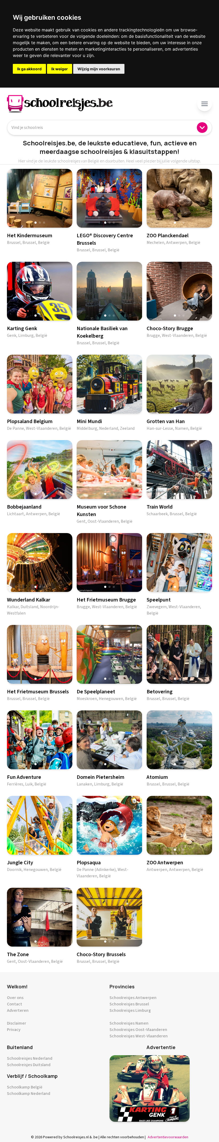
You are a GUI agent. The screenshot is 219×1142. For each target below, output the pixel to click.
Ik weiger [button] (59, 69)
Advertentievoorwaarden (168, 1137)
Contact (14, 1004)
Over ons (15, 998)
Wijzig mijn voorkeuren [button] (98, 69)
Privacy (14, 1030)
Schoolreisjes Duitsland (28, 1065)
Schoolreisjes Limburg (130, 1010)
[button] (35, 223)
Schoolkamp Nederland (28, 1093)
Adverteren (18, 1010)
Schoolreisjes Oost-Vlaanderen (138, 1030)
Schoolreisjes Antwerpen (133, 998)
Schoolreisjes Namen (129, 1023)
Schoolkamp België (24, 1087)
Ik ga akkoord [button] (29, 69)
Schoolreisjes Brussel (129, 1004)
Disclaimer (16, 1023)
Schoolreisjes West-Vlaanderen (139, 1036)
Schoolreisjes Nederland (29, 1058)
